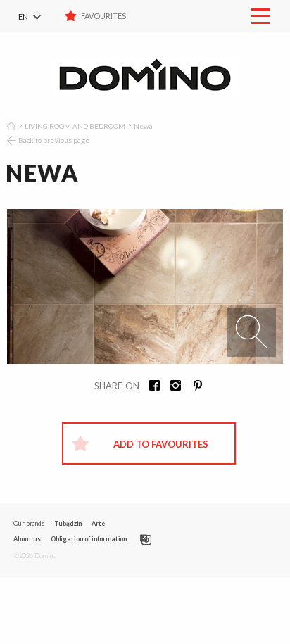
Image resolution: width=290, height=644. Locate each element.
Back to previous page (53, 140)
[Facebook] (149, 387)
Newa (143, 126)
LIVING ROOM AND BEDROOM (75, 126)
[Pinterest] (192, 387)
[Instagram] (171, 387)
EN (23, 16)
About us (27, 539)
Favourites (104, 15)
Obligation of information (89, 539)
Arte (98, 523)
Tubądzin (68, 523)
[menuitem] (38, 16)
